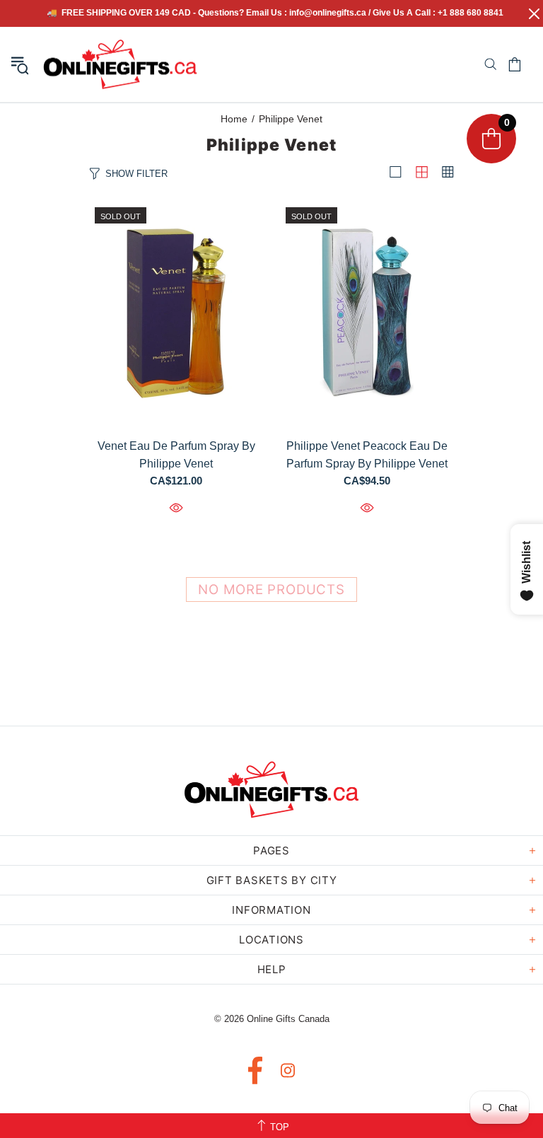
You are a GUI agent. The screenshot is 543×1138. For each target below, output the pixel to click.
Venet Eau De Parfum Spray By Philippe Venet (176, 455)
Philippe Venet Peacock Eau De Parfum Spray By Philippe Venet (367, 455)
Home (234, 119)
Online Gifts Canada (120, 64)
